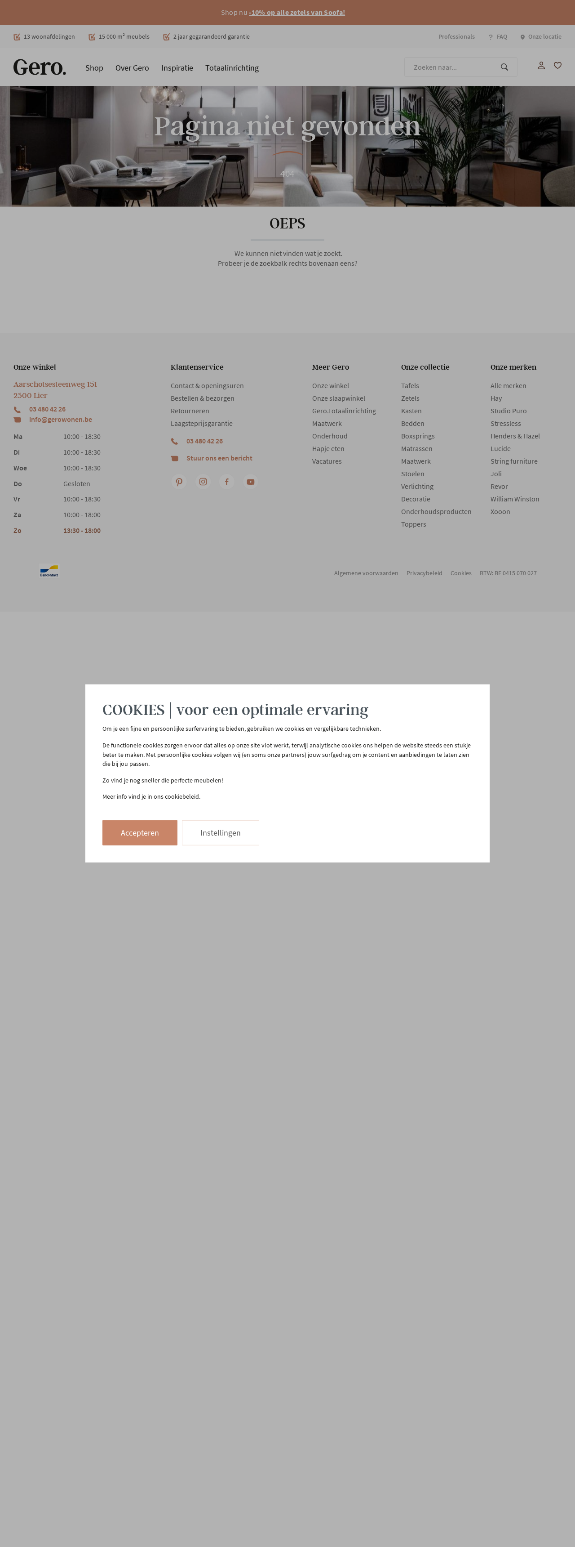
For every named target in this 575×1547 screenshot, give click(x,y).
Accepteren (140, 832)
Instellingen (220, 832)
